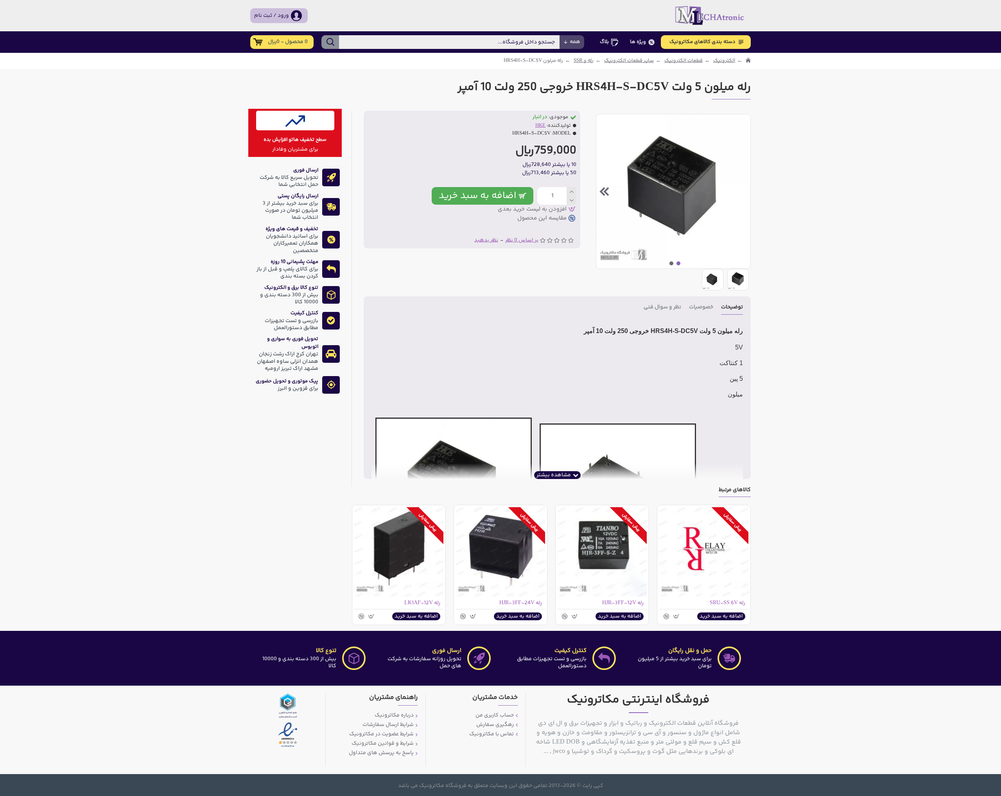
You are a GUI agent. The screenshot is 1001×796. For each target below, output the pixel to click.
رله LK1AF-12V (422, 603)
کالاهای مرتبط (735, 490)
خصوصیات (701, 308)
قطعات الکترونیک (683, 61)
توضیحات (732, 308)
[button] (742, 191)
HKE (540, 126)
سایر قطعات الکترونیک (629, 61)
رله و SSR (584, 61)
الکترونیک (724, 61)
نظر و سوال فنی (662, 308)
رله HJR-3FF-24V (520, 603)
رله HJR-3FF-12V (623, 603)
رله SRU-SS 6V (727, 603)
